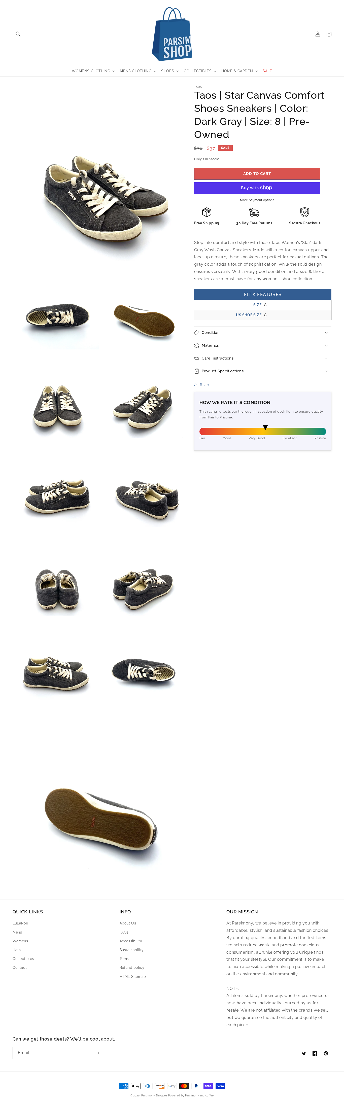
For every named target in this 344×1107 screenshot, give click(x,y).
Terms (125, 959)
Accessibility (131, 941)
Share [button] (205, 384)
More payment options (257, 200)
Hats (17, 950)
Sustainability (132, 950)
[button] (18, 34)
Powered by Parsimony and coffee (191, 1095)
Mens (17, 932)
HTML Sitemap (133, 977)
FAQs (124, 932)
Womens (20, 941)
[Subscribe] (97, 1053)
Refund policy (132, 968)
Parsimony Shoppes (154, 1095)
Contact (20, 968)
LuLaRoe (20, 923)
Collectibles (23, 959)
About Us (128, 923)
